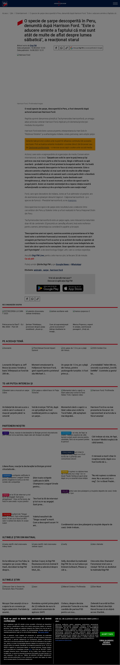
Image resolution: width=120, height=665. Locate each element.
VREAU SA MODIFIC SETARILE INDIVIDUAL (106, 642)
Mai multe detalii (43, 632)
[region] (60, 640)
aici (30, 649)
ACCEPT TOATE (107, 634)
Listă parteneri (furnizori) (63, 640)
